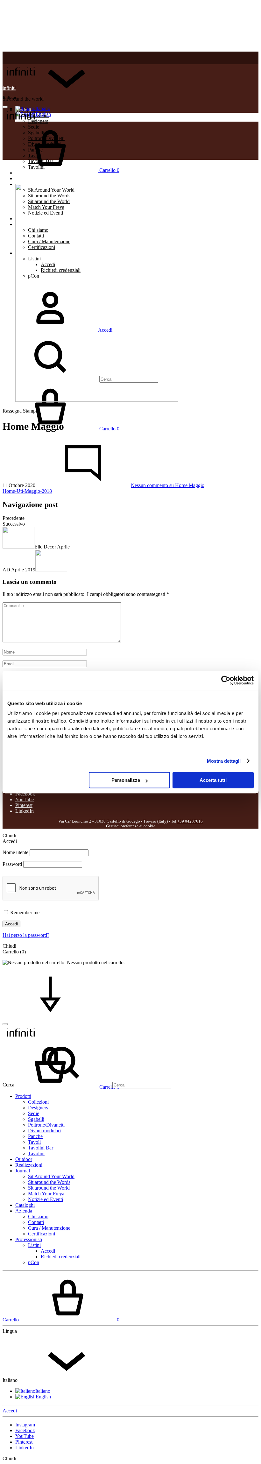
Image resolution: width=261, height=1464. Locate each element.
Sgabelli (36, 1119)
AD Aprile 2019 (19, 569)
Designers (38, 1107)
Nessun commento (167, 485)
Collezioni (38, 1102)
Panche (35, 1136)
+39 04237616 (190, 821)
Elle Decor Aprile (52, 546)
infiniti (9, 88)
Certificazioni (41, 1233)
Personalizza (125, 780)
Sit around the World (49, 1188)
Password (12, 864)
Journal (22, 1170)
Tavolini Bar (40, 1147)
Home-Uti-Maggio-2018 (27, 491)
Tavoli (34, 1142)
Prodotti (23, 1096)
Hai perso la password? (26, 935)
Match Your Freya (46, 1193)
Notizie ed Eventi (45, 1199)
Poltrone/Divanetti (46, 1125)
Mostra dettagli (224, 761)
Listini (34, 1245)
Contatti (36, 1222)
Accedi (11, 924)
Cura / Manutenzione (49, 1228)
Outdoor (23, 1159)
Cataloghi (25, 1205)
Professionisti (28, 1239)
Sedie (33, 1113)
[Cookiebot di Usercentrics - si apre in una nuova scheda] (226, 680)
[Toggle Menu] (5, 107)
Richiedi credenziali (61, 1256)
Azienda (23, 1210)
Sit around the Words (49, 1182)
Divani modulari (44, 1130)
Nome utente (15, 852)
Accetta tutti (213, 780)
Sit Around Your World (51, 1176)
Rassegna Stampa (20, 411)
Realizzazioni (28, 178)
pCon (33, 1262)
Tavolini (36, 1153)
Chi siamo (38, 1216)
